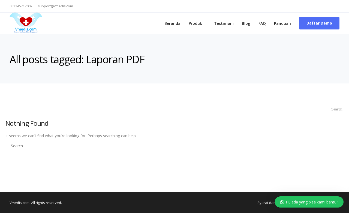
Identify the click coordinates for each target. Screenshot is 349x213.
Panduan (282, 23)
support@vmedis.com (55, 6)
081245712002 (21, 6)
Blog (246, 23)
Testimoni (224, 23)
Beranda (172, 23)
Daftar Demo (319, 23)
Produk (195, 23)
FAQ (262, 23)
